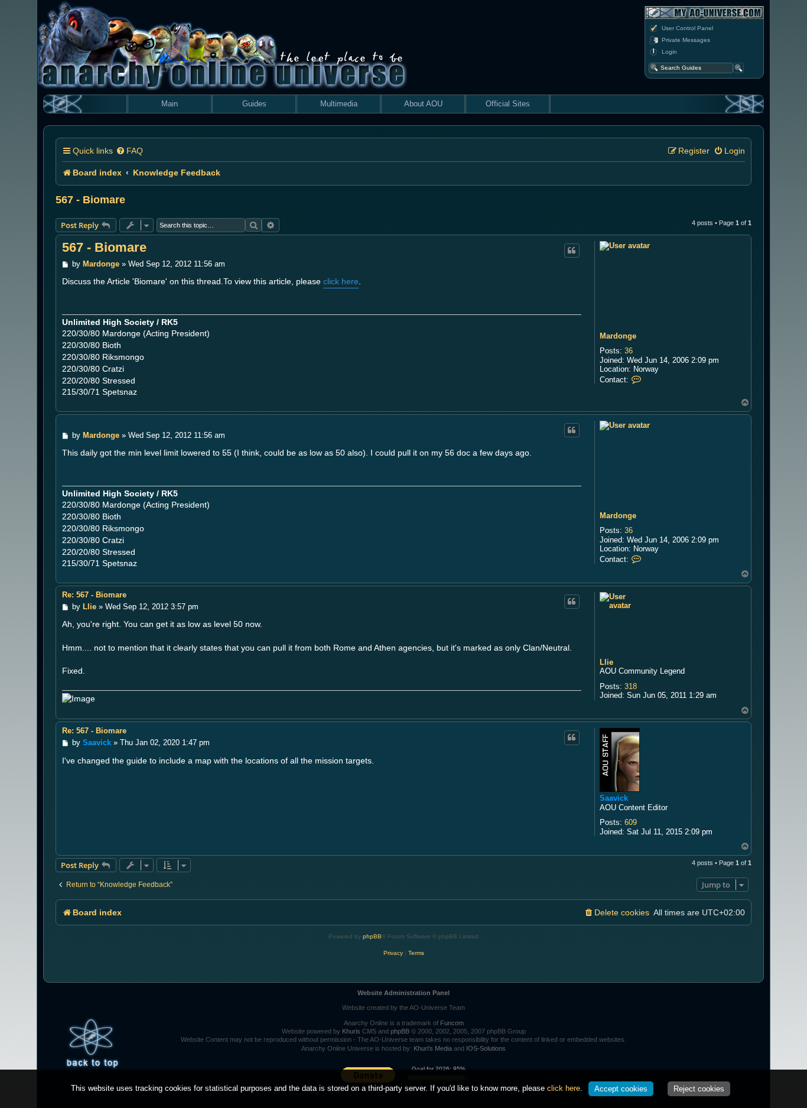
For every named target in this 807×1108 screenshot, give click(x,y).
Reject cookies (698, 1088)
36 (628, 350)
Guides (254, 103)
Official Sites (508, 103)
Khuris (351, 1031)
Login (669, 51)
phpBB (372, 936)
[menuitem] (129, 151)
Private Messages (686, 40)
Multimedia (338, 103)
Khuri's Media (433, 1048)
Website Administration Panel (403, 992)
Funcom (452, 1022)
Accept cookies (620, 1088)
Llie (606, 662)
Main (169, 103)
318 (630, 686)
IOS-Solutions (486, 1048)
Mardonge (618, 336)
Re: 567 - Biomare (94, 594)
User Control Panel (687, 28)
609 (630, 822)
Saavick (614, 798)
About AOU (423, 103)
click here (341, 281)
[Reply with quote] (572, 250)
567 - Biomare (90, 199)
